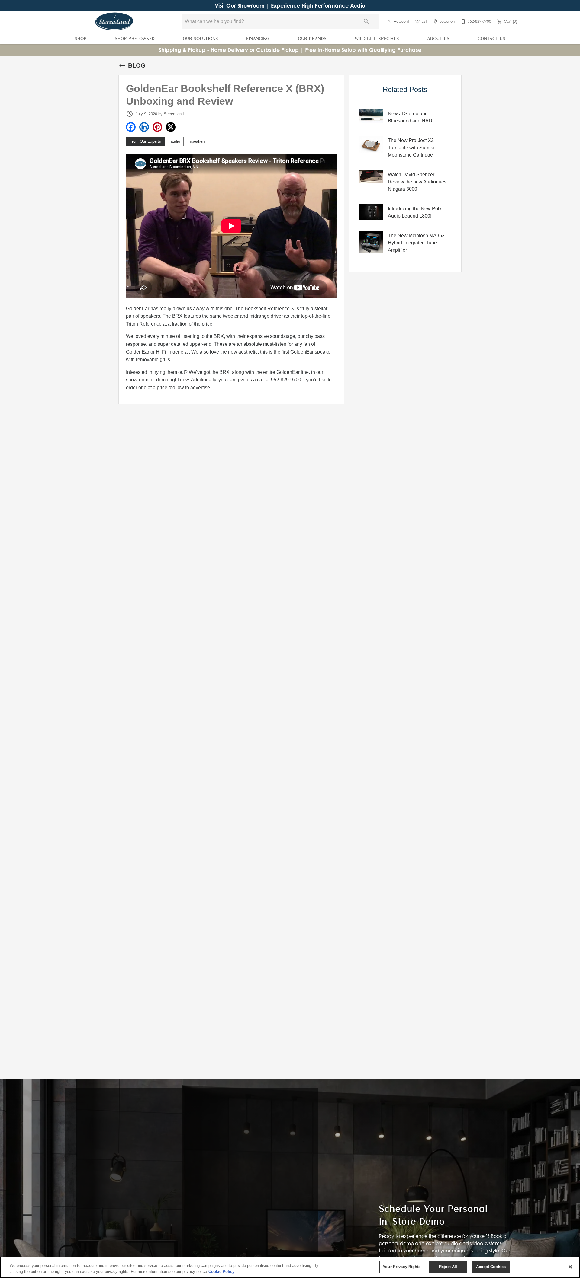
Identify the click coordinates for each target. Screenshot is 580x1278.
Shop (81, 38)
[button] (389, 21)
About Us (438, 38)
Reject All (448, 1266)
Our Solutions (200, 38)
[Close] (570, 1266)
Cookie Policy (221, 1271)
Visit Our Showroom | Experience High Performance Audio (290, 5)
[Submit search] (366, 21)
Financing (257, 38)
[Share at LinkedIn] (144, 127)
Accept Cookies (491, 1266)
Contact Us (491, 38)
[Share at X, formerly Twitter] (171, 127)
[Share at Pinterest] (157, 127)
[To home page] (114, 21)
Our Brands (312, 38)
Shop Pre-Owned (135, 38)
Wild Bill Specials (377, 38)
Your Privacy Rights (401, 1266)
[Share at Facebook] (131, 127)
